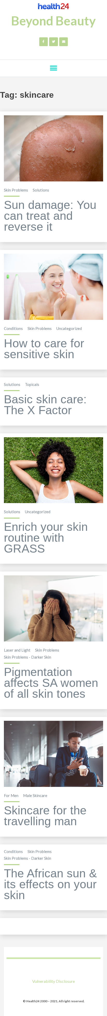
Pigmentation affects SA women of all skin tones (51, 682)
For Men (11, 795)
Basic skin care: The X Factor (45, 405)
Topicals (32, 384)
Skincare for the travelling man (45, 816)
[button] (53, 68)
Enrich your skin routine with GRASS (46, 537)
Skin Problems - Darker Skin (27, 657)
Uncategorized (69, 328)
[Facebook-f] (43, 41)
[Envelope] (63, 41)
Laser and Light (17, 650)
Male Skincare (35, 795)
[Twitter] (53, 41)
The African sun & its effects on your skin (50, 884)
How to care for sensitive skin (44, 349)
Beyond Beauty (53, 20)
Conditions (13, 328)
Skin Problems (16, 190)
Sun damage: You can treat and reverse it (50, 215)
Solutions (41, 190)
